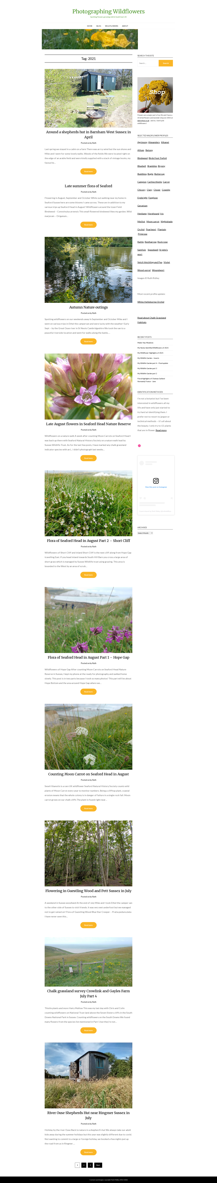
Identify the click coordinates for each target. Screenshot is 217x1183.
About (125, 26)
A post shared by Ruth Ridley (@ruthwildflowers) (156, 511)
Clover (157, 189)
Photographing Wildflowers (108, 11)
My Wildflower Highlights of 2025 (150, 353)
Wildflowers (111, 26)
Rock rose (162, 241)
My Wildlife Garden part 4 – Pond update (152, 363)
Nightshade (167, 221)
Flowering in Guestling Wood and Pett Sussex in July (88, 891)
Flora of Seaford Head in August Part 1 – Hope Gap (88, 657)
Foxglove (153, 197)
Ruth (94, 143)
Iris (162, 213)
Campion (141, 181)
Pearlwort (151, 229)
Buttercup (159, 174)
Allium (140, 150)
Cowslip (166, 189)
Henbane (142, 213)
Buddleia (142, 174)
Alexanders (154, 142)
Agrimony (142, 142)
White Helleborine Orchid (150, 301)
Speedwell (153, 249)
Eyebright (142, 197)
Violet (167, 262)
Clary (149, 189)
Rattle (140, 241)
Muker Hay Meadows (145, 343)
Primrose (142, 234)
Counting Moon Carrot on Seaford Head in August (88, 774)
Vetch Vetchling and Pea (149, 262)
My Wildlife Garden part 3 (147, 368)
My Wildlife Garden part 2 (147, 373)
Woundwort (158, 270)
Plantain (162, 229)
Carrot (166, 181)
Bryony (161, 166)
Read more (88, 171)
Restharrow (151, 241)
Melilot (141, 221)
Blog (98, 26)
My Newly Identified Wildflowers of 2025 (153, 348)
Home (89, 26)
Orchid (141, 229)
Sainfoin (141, 249)
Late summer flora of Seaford (88, 186)
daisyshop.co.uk (143, 121)
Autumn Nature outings (88, 307)
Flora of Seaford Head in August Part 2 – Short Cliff (88, 541)
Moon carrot (152, 221)
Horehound (153, 213)
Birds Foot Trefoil (158, 158)
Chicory (141, 189)
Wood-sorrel (144, 270)
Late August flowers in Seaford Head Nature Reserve (88, 424)
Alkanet (165, 142)
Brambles (152, 166)
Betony (149, 150)
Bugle (150, 174)
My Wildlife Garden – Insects (148, 358)
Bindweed (142, 158)
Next (98, 1165)
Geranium (142, 205)
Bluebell (141, 166)
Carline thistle (154, 181)
